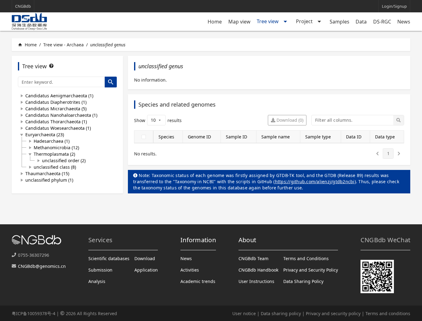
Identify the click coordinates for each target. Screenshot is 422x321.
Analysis (96, 281)
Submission (100, 270)
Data (361, 21)
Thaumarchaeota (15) (47, 173)
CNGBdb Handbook (258, 270)
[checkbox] (143, 137)
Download (144, 258)
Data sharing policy (281, 313)
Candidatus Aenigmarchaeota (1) (59, 96)
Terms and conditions (387, 313)
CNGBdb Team (253, 258)
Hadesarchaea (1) (52, 141)
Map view (239, 21)
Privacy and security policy (333, 313)
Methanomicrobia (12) (56, 147)
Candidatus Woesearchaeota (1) (58, 128)
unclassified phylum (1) (49, 180)
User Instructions (256, 281)
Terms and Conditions (306, 258)
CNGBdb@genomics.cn (42, 266)
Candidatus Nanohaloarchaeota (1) (61, 115)
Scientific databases (108, 258)
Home (215, 21)
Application (146, 270)
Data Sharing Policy (303, 281)
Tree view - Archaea (63, 45)
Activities (189, 270)
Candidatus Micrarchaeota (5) (56, 109)
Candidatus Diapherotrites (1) (56, 102)
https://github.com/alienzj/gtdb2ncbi (315, 181)
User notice (244, 313)
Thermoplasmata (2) (54, 154)
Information (198, 240)
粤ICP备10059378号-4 (33, 313)
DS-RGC (382, 21)
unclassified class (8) (55, 167)
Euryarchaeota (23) (44, 134)
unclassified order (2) (64, 160)
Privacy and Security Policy (310, 270)
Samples (339, 21)
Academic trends (197, 281)
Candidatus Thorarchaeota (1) (56, 122)
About (247, 240)
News (403, 21)
